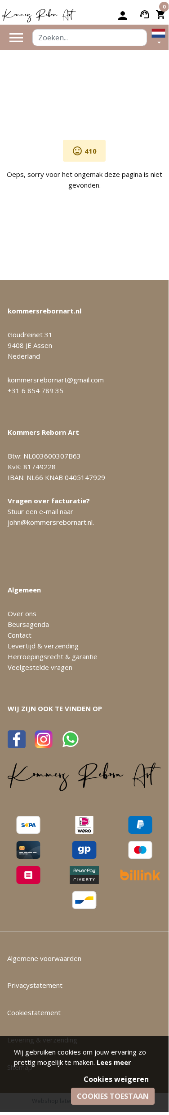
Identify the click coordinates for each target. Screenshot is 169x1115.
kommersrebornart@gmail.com (56, 379)
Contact (19, 634)
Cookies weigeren (116, 1079)
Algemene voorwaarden (44, 958)
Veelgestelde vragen (40, 667)
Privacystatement (34, 985)
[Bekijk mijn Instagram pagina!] (44, 739)
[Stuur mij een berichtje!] (71, 739)
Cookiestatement (34, 1012)
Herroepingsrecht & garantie (53, 656)
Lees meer (114, 1062)
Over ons (22, 613)
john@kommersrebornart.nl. (51, 522)
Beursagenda (28, 624)
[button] (158, 37)
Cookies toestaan (113, 1096)
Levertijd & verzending (43, 645)
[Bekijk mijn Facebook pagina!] (17, 739)
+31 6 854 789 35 (35, 390)
